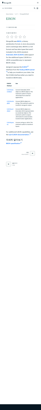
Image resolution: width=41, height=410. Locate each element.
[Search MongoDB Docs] (34, 8)
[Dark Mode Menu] (37, 8)
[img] (7, 36)
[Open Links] (38, 2)
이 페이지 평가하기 (11, 33)
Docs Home (9, 14)
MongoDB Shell (24, 14)
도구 (16, 14)
